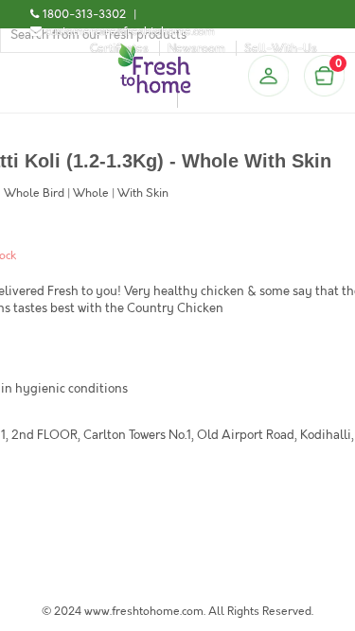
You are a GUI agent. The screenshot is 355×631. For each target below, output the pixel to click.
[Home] (154, 51)
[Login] (268, 75)
